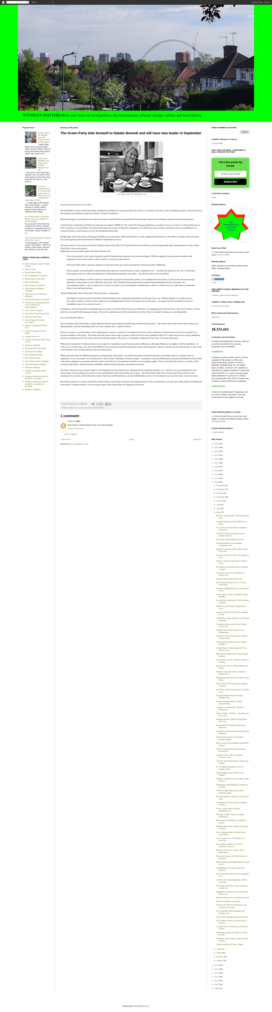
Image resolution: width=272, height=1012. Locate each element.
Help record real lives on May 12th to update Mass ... (230, 851)
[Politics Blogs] (218, 279)
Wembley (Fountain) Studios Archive (35, 371)
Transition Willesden (32, 367)
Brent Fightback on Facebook (36, 275)
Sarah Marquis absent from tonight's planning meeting (229, 738)
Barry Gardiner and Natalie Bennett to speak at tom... (232, 863)
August (220, 500)
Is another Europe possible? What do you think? (231, 522)
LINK (214, 197)
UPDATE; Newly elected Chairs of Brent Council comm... (231, 637)
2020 (216, 466)
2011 (216, 980)
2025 (216, 447)
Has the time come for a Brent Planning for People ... (232, 666)
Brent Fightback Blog (33, 272)
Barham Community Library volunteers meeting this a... (231, 672)
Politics (214, 282)
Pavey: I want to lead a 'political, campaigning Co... (228, 809)
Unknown (72, 421)
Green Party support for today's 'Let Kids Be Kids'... (231, 933)
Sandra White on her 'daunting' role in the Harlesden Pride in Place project (44, 137)
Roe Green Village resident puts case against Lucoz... (232, 690)
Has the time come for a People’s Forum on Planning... (232, 660)
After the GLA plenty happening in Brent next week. (231, 880)
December (221, 485)
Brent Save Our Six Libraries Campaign (36, 295)
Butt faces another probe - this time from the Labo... (232, 516)
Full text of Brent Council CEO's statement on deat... (232, 613)
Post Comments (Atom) (79, 444)
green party (88, 408)
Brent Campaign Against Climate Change (37, 264)
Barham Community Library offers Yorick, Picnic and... (232, 550)
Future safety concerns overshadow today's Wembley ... (232, 595)
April (219, 949)
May (219, 512)
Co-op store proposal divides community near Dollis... (231, 528)
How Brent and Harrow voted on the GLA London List (232, 886)
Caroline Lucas (72, 408)
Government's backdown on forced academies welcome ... (229, 845)
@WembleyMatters (219, 421)
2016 (216, 482)
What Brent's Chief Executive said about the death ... (232, 678)
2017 (216, 478)
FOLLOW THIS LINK (220, 306)
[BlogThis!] (100, 404)
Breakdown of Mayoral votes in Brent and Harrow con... (232, 892)
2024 (216, 451)
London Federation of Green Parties (35, 332)
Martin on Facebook (32, 345)
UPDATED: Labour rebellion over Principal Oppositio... (232, 619)
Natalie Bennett (98, 408)
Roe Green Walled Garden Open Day (230, 539)
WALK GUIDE (223, 254)
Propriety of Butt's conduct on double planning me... (230, 815)
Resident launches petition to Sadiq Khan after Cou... (231, 720)
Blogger (146, 1006)
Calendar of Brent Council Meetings (225, 295)
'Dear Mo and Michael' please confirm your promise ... (232, 762)
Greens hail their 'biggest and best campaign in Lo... (232, 874)
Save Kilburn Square (33, 357)
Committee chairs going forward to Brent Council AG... (231, 625)
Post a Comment (70, 434)
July (218, 504)
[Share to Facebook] (106, 404)
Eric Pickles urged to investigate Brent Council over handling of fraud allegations (37, 218)
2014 (216, 969)
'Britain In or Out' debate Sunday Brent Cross (230, 607)
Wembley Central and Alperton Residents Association (36, 377)
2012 (216, 976)
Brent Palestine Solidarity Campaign (34, 289)
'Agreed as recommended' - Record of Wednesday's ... (230, 708)
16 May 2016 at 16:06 (76, 428)
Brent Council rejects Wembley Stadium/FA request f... (232, 744)
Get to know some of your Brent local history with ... (230, 573)
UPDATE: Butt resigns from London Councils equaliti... (230, 791)
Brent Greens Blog (32, 282)
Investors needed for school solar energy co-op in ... (232, 556)
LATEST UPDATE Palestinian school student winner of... (230, 534)
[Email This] (97, 404)
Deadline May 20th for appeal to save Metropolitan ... (230, 631)
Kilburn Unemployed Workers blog (36, 326)
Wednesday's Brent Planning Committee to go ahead (232, 785)
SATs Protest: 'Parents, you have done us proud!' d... (231, 921)
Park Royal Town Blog (33, 351)
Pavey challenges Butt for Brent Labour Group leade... (231, 833)
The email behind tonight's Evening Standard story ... (229, 696)
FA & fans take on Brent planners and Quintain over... (230, 912)
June (219, 508)
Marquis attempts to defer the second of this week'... (232, 797)
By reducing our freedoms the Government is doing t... (232, 567)
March (219, 952)
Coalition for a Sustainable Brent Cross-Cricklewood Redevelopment (37, 304)
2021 (216, 462)
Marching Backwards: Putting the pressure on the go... (232, 827)
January (220, 960)
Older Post (197, 439)
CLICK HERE (217, 143)
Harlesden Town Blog (33, 316)
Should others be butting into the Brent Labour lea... (230, 726)
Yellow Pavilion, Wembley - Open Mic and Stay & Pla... (232, 714)
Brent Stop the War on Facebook (37, 299)
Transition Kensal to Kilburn (35, 364)
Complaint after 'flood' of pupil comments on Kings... (231, 803)
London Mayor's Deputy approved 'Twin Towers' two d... (231, 649)
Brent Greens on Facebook (35, 285)
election (81, 408)
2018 (216, 474)
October (220, 493)
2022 (216, 459)
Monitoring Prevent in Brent (35, 348)
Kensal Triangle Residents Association (34, 321)
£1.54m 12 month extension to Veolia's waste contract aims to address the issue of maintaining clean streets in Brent (38, 193)
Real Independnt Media (33, 354)
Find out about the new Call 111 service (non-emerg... (231, 583)
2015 (216, 965)
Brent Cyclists (30, 269)
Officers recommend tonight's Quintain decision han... (230, 750)
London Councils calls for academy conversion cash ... (229, 756)
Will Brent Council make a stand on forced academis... (232, 939)
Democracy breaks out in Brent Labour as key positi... (231, 857)
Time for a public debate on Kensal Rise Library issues (38, 238)
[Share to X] (103, 404)
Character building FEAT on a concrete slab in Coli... (232, 589)
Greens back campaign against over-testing (232, 917)
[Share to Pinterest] (109, 404)
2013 (216, 973)
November (221, 489)
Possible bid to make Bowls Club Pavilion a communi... (232, 601)
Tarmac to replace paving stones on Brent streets (231, 562)
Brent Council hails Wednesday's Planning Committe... (232, 684)
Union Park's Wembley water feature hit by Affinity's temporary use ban (43, 164)
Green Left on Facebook (34, 310)
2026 (216, 443)
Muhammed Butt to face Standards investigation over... (229, 544)
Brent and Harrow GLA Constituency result (232, 897)
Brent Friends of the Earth (34, 278)
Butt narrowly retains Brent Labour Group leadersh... (232, 654)
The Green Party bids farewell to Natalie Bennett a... (231, 643)
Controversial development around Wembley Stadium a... (232, 732)
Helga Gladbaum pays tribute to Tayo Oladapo (230, 773)
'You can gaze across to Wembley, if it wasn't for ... (230, 839)
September (221, 497)
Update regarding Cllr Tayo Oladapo (229, 944)
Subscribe (230, 181)
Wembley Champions (33, 389)
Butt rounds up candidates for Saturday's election (231, 821)
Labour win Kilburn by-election (228, 901)
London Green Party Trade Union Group (37, 340)
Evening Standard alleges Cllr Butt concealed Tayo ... (229, 702)
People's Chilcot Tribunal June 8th (229, 578)
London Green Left (32, 336)
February (220, 956)
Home (131, 439)
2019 (216, 470)
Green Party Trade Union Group (37, 313)
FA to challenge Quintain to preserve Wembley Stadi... (230, 767)
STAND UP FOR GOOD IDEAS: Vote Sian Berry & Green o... (231, 906)
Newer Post (65, 439)
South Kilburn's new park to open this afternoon (230, 869)
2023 (216, 455)
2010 (216, 984)
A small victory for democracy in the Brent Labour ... (232, 927)
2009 (216, 988)
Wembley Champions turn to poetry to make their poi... (232, 779)
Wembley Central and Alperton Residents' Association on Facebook (36, 383)
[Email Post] (93, 404)
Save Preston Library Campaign (37, 361)
